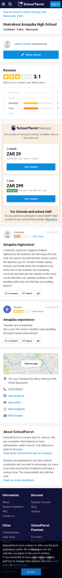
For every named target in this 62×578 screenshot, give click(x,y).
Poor (11, 108)
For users (36, 537)
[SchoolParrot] (31, 4)
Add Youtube (15, 416)
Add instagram (16, 409)
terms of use (19, 565)
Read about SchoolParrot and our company (27, 453)
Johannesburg (10, 532)
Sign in (55, 4)
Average (13, 103)
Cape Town (8, 537)
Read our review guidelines (18, 480)
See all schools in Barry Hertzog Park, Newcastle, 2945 (25, 14)
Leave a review (22, 44)
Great (12, 98)
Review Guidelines (12, 507)
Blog (33, 507)
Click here (51, 219)
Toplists (35, 511)
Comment (13, 293)
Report (29, 293)
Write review (33, 55)
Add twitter (14, 403)
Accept (31, 572)
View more (38, 236)
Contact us (8, 516)
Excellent (14, 93)
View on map (31, 363)
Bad (11, 114)
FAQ (4, 511)
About (5, 502)
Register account (40, 502)
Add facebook (16, 396)
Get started (31, 167)
